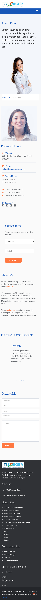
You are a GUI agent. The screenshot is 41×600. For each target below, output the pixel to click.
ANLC (6, 533)
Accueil (4, 99)
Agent (9, 99)
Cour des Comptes (11, 521)
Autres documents (11, 562)
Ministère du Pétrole (12, 515)
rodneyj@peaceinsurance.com (13, 170)
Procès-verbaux (10, 553)
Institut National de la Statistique (17, 524)
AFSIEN (6, 536)
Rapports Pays (9, 556)
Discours (7, 559)
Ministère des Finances (12, 518)
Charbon (13, 347)
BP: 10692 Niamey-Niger (12, 491)
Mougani (4, 599)
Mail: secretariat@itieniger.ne (14, 497)
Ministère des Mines (11, 512)
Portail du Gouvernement (13, 509)
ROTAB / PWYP (9, 530)
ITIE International (10, 527)
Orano (6, 539)
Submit (7, 447)
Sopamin (7, 542)
